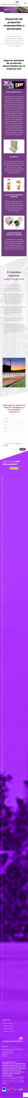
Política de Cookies (7, 1028)
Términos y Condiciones (9, 1031)
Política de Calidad (7, 1023)
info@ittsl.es (5, 1056)
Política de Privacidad (8, 1026)
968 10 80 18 (5, 1054)
